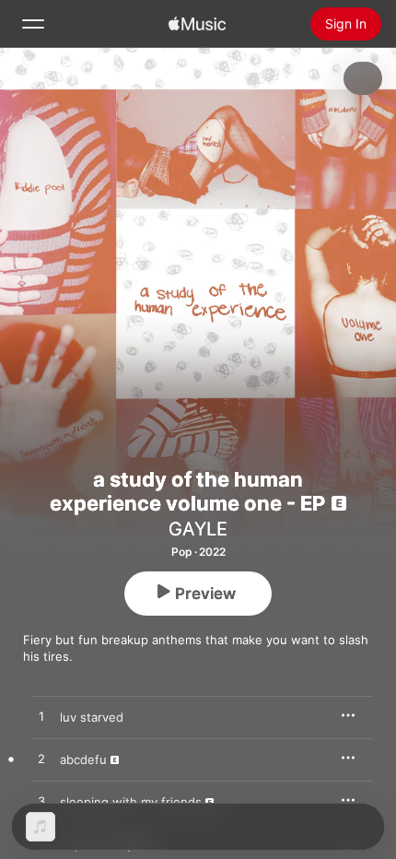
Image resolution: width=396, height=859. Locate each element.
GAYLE (198, 529)
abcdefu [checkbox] (83, 759)
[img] (197, 24)
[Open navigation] (33, 24)
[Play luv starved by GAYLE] (41, 717)
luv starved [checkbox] (91, 717)
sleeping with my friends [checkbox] (131, 801)
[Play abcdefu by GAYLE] (41, 759)
